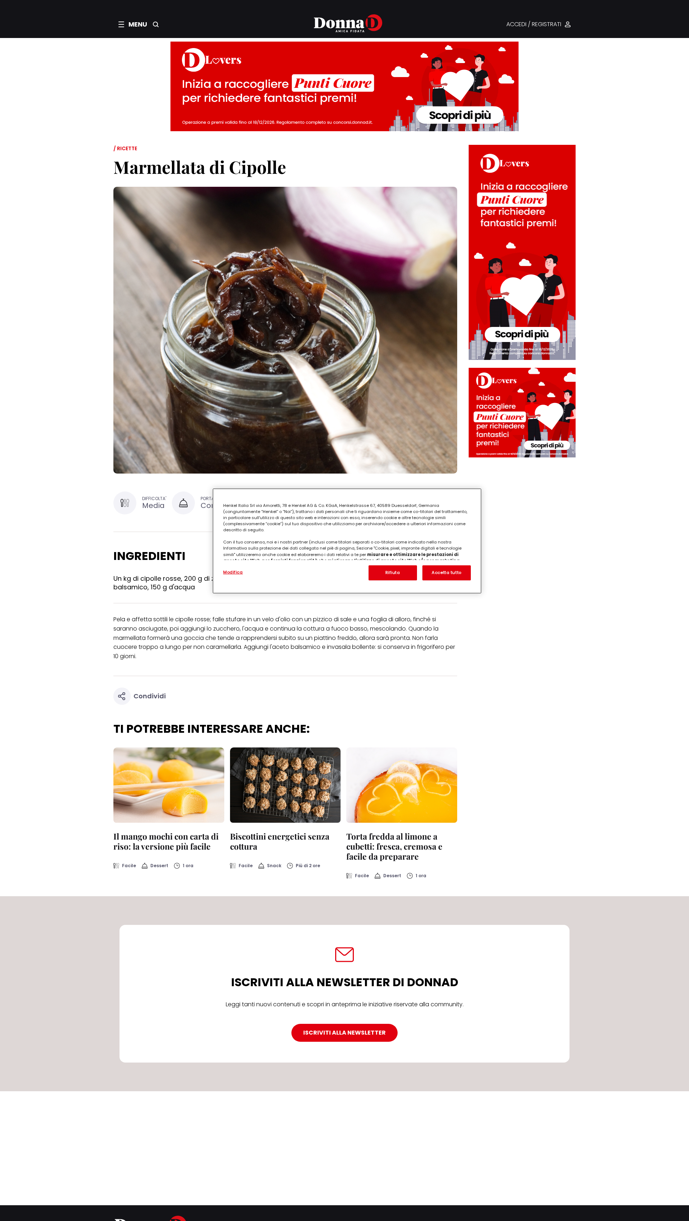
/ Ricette (125, 148)
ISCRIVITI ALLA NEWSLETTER (344, 1032)
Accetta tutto (446, 572)
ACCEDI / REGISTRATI (533, 24)
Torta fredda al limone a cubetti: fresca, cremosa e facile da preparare (394, 846)
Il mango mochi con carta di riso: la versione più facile (166, 841)
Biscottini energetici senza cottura (279, 841)
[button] (132, 24)
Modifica (233, 572)
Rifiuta (392, 572)
